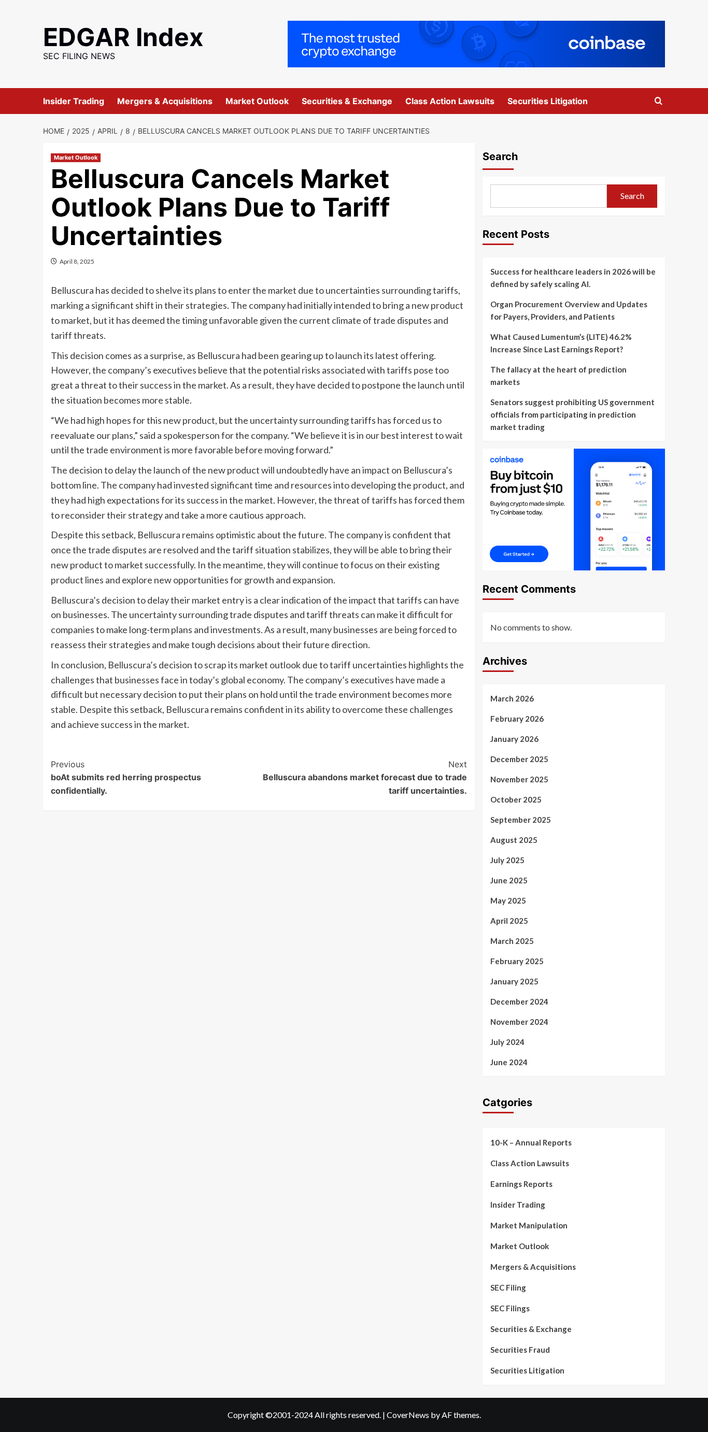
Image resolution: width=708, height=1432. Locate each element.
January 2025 (514, 981)
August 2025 (513, 839)
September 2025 (520, 819)
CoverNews (408, 1415)
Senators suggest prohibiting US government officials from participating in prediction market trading (572, 414)
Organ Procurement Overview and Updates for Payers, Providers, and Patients (568, 310)
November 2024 (519, 1021)
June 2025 (509, 880)
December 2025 (519, 759)
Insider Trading (73, 101)
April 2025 (509, 920)
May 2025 (508, 900)
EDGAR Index (123, 37)
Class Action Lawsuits (449, 101)
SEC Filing (508, 1287)
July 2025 (507, 860)
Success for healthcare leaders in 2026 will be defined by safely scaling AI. (573, 278)
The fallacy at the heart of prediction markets (558, 375)
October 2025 (516, 799)
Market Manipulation (529, 1225)
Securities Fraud (520, 1349)
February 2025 (517, 961)
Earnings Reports (521, 1183)
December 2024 (519, 1001)
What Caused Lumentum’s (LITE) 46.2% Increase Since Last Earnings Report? (561, 343)
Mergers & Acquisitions (165, 101)
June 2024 (509, 1062)
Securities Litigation (547, 101)
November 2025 (519, 779)
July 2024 (507, 1042)
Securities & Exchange (347, 101)
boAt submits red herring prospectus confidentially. (126, 777)
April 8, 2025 (77, 261)
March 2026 (512, 698)
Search (500, 156)
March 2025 (512, 941)
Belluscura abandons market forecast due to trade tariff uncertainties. (364, 777)
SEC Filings (510, 1308)
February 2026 (517, 718)
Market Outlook (257, 101)
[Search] (658, 101)
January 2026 (514, 738)
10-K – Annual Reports (531, 1142)
